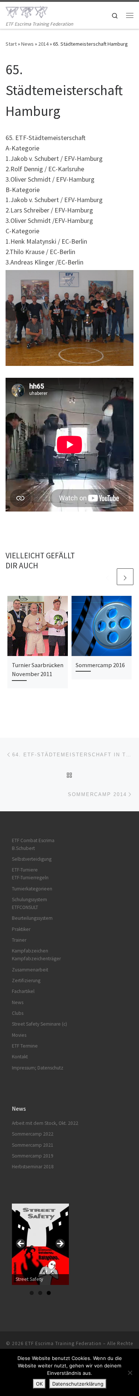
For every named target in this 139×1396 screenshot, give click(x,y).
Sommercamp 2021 (32, 1145)
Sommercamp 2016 (100, 665)
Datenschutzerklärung (77, 1384)
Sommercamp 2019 (32, 1156)
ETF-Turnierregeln (30, 877)
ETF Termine (25, 1046)
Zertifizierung (26, 980)
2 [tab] (40, 1293)
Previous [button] (21, 1244)
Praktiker (21, 929)
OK (39, 1384)
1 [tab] (32, 1293)
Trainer (19, 940)
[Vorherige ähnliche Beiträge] (107, 576)
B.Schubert (23, 848)
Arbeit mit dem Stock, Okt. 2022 (45, 1123)
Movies (19, 1035)
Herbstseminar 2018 (33, 1166)
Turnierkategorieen (32, 889)
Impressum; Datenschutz (37, 1068)
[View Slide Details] (40, 1244)
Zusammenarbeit (30, 970)
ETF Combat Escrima (33, 840)
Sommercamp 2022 (32, 1134)
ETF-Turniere (25, 870)
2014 (43, 43)
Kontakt (20, 1057)
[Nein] (129, 1372)
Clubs (17, 1013)
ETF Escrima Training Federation (63, 1343)
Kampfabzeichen (30, 951)
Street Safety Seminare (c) (39, 1024)
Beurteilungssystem (32, 918)
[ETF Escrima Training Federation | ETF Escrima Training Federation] (27, 11)
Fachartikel (23, 991)
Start (11, 43)
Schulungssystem (29, 899)
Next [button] (59, 1244)
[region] (40, 1246)
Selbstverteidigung (32, 859)
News (27, 43)
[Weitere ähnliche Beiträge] (125, 576)
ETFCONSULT (25, 907)
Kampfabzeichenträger (36, 958)
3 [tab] (49, 1293)
